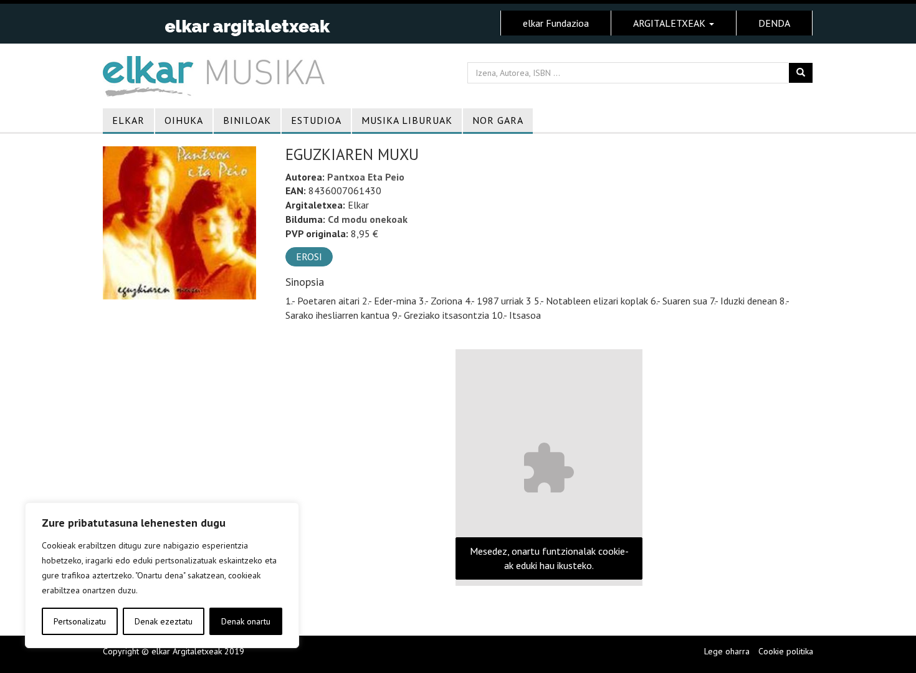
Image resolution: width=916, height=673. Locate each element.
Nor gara (497, 120)
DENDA (774, 23)
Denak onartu (245, 621)
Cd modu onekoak (368, 219)
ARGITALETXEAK (670, 23)
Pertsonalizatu (80, 621)
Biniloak (247, 120)
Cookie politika (785, 651)
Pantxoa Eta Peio (365, 177)
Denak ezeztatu (164, 621)
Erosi (309, 256)
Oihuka (184, 120)
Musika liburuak (406, 120)
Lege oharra (727, 651)
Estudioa (316, 120)
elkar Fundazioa (556, 23)
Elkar (128, 120)
